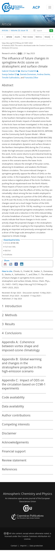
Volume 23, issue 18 (19, 30)
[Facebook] (16, 264)
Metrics (39, 37)
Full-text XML (10, 246)
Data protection (36, 546)
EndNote (8, 254)
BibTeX (8, 250)
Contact (14, 546)
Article (9, 37)
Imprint (23, 546)
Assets (17, 37)
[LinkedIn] (21, 264)
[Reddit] (10, 264)
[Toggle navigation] (49, 7)
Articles (5, 30)
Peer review (28, 37)
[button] (34, 30)
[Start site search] (51, 30)
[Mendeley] (5, 264)
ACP (36, 7)
